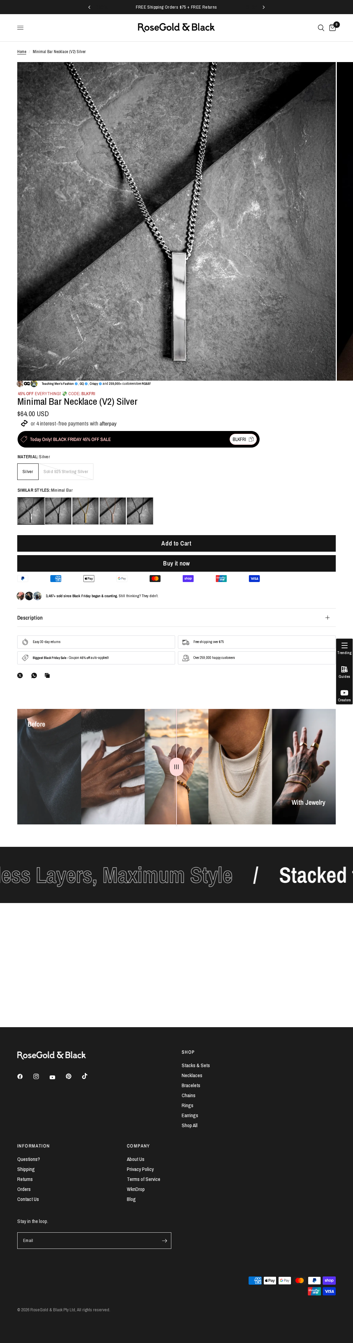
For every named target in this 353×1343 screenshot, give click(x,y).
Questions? (28, 1159)
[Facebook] (24, 1076)
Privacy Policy (140, 1169)
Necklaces (192, 1075)
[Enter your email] (164, 1240)
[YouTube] (57, 1077)
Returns (25, 1179)
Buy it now (176, 563)
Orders (24, 1189)
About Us (135, 1159)
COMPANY (138, 1145)
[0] (331, 27)
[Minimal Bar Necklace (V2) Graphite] (140, 511)
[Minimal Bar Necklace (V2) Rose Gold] (113, 511)
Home (21, 51)
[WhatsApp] (35, 675)
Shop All (190, 1125)
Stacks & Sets (196, 1065)
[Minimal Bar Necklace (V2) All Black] (58, 511)
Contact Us (28, 1199)
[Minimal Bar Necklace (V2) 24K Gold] (85, 511)
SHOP (188, 1052)
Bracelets (191, 1085)
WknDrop (136, 1189)
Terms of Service (143, 1179)
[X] (21, 675)
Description (30, 617)
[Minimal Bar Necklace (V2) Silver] (31, 511)
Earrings (190, 1115)
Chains (188, 1095)
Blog (131, 1199)
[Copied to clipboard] (48, 675)
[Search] (321, 27)
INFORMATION (33, 1145)
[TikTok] (89, 1076)
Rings (187, 1105)
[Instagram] (41, 1076)
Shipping (26, 1169)
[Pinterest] (73, 1076)
